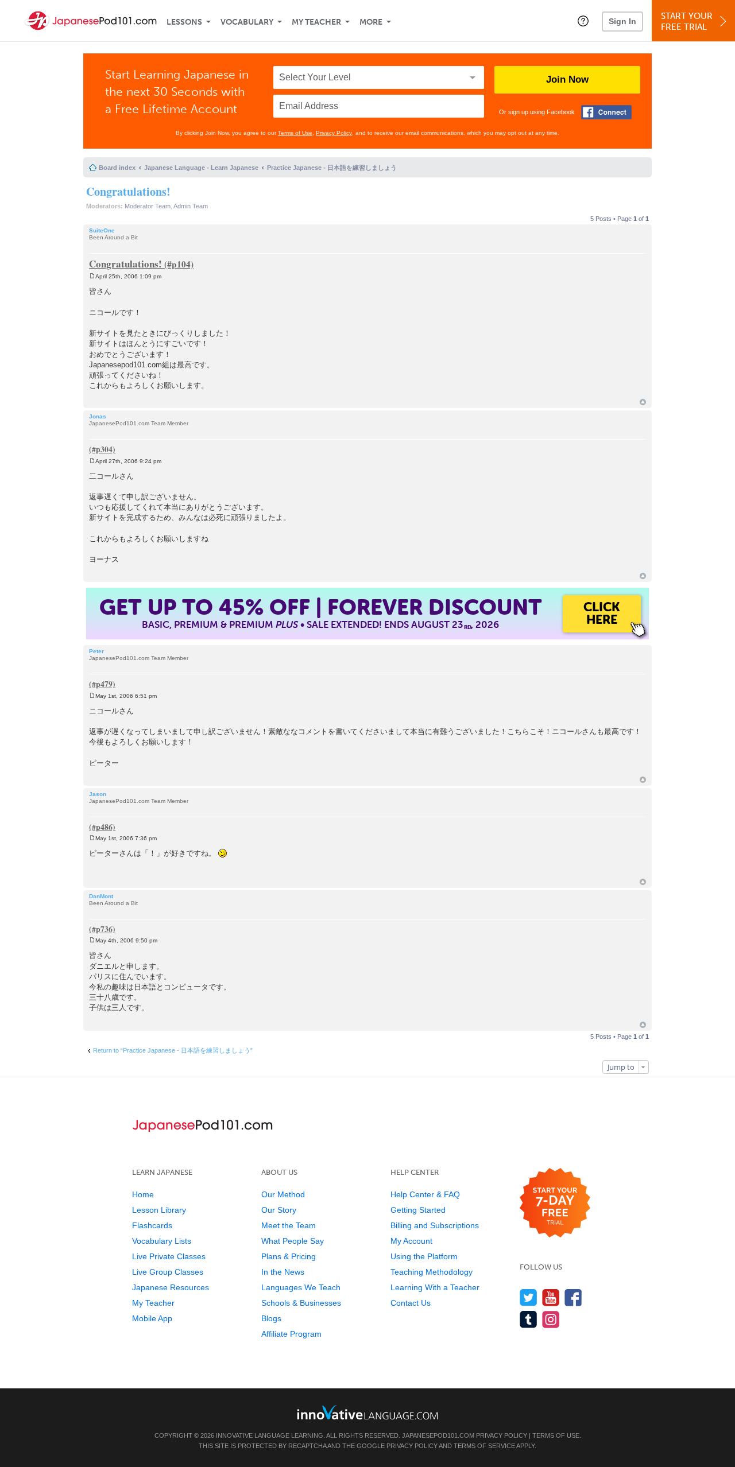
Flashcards (152, 1225)
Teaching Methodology (431, 1271)
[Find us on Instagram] (551, 1319)
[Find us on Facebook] (573, 1297)
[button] (583, 20)
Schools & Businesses (301, 1302)
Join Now (567, 79)
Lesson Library (159, 1209)
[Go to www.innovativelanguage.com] (367, 1412)
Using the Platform (424, 1256)
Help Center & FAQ (425, 1194)
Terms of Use (295, 133)
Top (643, 402)
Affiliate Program (291, 1333)
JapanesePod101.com (438, 1435)
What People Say (292, 1240)
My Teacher (316, 22)
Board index (117, 167)
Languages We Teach (301, 1287)
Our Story (278, 1209)
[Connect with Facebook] (606, 112)
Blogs (271, 1318)
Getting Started (418, 1209)
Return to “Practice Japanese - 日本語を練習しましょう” (173, 1050)
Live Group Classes (167, 1271)
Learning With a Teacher (434, 1287)
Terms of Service (484, 1445)
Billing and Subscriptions (434, 1225)
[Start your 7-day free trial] (555, 1203)
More (370, 22)
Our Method (283, 1194)
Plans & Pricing (288, 1256)
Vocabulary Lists (161, 1240)
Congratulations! (128, 191)
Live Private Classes (169, 1256)
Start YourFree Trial (687, 21)
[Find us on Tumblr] (528, 1319)
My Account (411, 1240)
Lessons (184, 22)
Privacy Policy (334, 133)
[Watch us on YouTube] (551, 1297)
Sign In (622, 21)
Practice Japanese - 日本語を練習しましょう (332, 167)
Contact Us (410, 1302)
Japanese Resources (170, 1287)
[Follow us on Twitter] (528, 1297)
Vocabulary (246, 22)
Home (143, 1194)
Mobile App (152, 1318)
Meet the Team (288, 1225)
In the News (282, 1271)
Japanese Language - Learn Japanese (201, 167)
